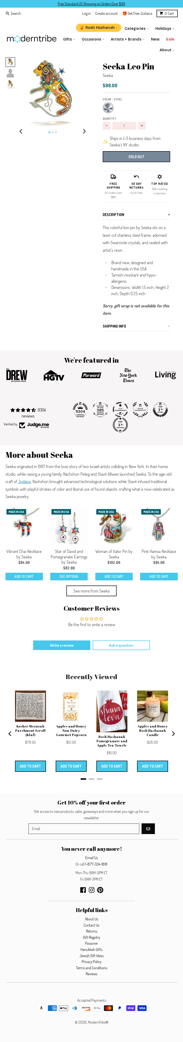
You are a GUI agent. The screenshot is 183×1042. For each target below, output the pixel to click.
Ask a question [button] (121, 645)
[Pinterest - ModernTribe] (100, 890)
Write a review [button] (62, 645)
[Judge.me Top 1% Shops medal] (160, 409)
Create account (106, 13)
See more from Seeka (91, 590)
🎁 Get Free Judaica (137, 13)
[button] (52, 92)
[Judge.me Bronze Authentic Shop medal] (140, 409)
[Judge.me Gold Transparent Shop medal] (120, 409)
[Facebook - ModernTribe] (83, 890)
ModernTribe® (98, 1022)
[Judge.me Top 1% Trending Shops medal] (120, 425)
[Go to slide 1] (49, 132)
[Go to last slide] (21, 131)
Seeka (108, 75)
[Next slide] (84, 131)
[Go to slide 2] (53, 132)
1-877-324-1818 (96, 864)
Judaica (24, 481)
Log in (86, 13)
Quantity (109, 118)
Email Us (91, 857)
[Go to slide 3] (56, 132)
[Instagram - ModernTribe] (91, 890)
